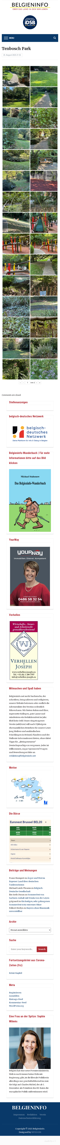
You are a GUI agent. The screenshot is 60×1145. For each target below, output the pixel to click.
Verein (43, 1114)
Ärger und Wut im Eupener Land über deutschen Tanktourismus (27, 881)
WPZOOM (36, 1132)
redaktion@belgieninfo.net (22, 756)
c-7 (54, 1141)
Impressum (19, 1114)
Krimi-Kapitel (15, 973)
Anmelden (14, 996)
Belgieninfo (29, 1107)
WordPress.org (16, 1006)
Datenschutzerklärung (30, 1118)
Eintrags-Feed (16, 999)
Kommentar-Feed (17, 1002)
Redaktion (32, 1114)
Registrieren (15, 992)
